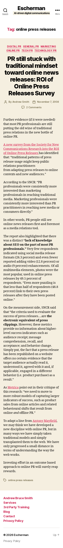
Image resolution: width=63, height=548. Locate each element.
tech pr (27, 50)
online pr (13, 50)
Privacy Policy (13, 520)
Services (9, 502)
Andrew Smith (20, 101)
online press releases (20, 480)
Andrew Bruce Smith (18, 498)
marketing (48, 46)
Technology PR (45, 50)
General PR (31, 46)
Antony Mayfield (45, 421)
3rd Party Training (16, 507)
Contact (9, 516)
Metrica (13, 387)
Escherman (21, 535)
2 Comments (33, 107)
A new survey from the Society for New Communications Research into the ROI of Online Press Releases (31, 149)
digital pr (14, 46)
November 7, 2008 (48, 101)
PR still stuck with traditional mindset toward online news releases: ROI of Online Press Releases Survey (31, 76)
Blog (6, 511)
